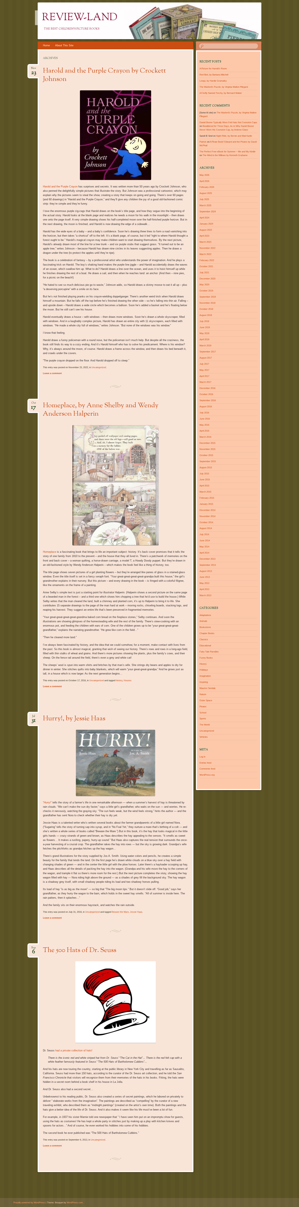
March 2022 (205, 254)
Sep (33, 949)
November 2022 (207, 248)
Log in (202, 756)
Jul (34, 717)
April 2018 (204, 339)
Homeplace (49, 551)
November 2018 (207, 303)
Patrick (203, 142)
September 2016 (208, 400)
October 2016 (206, 394)
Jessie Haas (136, 912)
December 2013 (207, 559)
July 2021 (204, 272)
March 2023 (205, 242)
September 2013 (208, 565)
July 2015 (204, 473)
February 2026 (207, 187)
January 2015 (206, 504)
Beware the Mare (120, 912)
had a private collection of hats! (73, 1050)
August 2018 (206, 315)
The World (205, 724)
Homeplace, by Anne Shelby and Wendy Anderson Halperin (100, 410)
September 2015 (208, 461)
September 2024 (208, 211)
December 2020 (207, 278)
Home (46, 45)
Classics (204, 639)
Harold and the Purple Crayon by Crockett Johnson (104, 75)
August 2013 (206, 571)
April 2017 (204, 376)
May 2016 (204, 425)
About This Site (64, 45)
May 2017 (204, 370)
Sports (203, 718)
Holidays (204, 670)
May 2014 (204, 546)
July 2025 (204, 199)
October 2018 (206, 309)
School (203, 712)
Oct (33, 404)
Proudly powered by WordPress (29, 1202)
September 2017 (208, 351)
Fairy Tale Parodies (209, 651)
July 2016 (204, 412)
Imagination (205, 676)
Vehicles (204, 737)
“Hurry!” (47, 802)
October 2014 (206, 522)
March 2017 (205, 382)
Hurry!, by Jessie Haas (74, 719)
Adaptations (205, 615)
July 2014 (204, 534)
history (119, 680)
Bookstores (205, 627)
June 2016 (205, 418)
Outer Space (206, 700)
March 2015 (205, 492)
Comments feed (207, 768)
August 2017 (206, 358)
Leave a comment (52, 373)
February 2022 (207, 260)
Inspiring (204, 682)
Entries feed (205, 763)
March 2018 (205, 345)
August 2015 (206, 467)
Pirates (203, 706)
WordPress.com (75, 1202)
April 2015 (204, 485)
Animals (203, 621)
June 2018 (205, 327)
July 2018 (204, 321)
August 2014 (206, 528)
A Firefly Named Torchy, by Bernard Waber (221, 93)
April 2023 (204, 236)
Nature (203, 694)
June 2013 (205, 577)
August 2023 (206, 230)
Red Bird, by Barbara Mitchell (214, 74)
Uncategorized (99, 367)
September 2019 (208, 297)
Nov (33, 69)
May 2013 (204, 583)
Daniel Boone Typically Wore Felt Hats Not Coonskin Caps (228, 122)
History (203, 664)
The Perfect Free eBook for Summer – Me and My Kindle (227, 151)
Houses (127, 680)
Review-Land (79, 17)
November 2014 (207, 516)
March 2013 (205, 595)
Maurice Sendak (208, 688)
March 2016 (205, 437)
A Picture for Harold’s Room (213, 68)
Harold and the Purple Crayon (60, 186)
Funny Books (206, 658)
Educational (205, 645)
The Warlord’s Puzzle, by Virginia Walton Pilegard (224, 87)
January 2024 (206, 224)
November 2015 (207, 449)
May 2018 (204, 333)
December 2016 (207, 388)
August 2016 (206, 406)
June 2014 (205, 540)
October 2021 (206, 266)
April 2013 (204, 589)
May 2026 (204, 175)
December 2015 (207, 443)
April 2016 (204, 431)
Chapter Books (207, 633)
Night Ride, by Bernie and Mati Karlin (234, 136)
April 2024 (204, 217)
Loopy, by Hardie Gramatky (213, 81)
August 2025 (206, 193)
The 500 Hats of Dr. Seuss (79, 950)
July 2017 (204, 364)
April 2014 (204, 552)
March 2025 (205, 205)
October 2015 (206, 455)
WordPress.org (207, 775)
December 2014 (207, 510)
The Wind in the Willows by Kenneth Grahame (225, 155)
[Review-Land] (157, 20)
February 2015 (207, 498)
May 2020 (204, 284)
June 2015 (205, 479)
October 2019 (206, 290)
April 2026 (204, 181)
